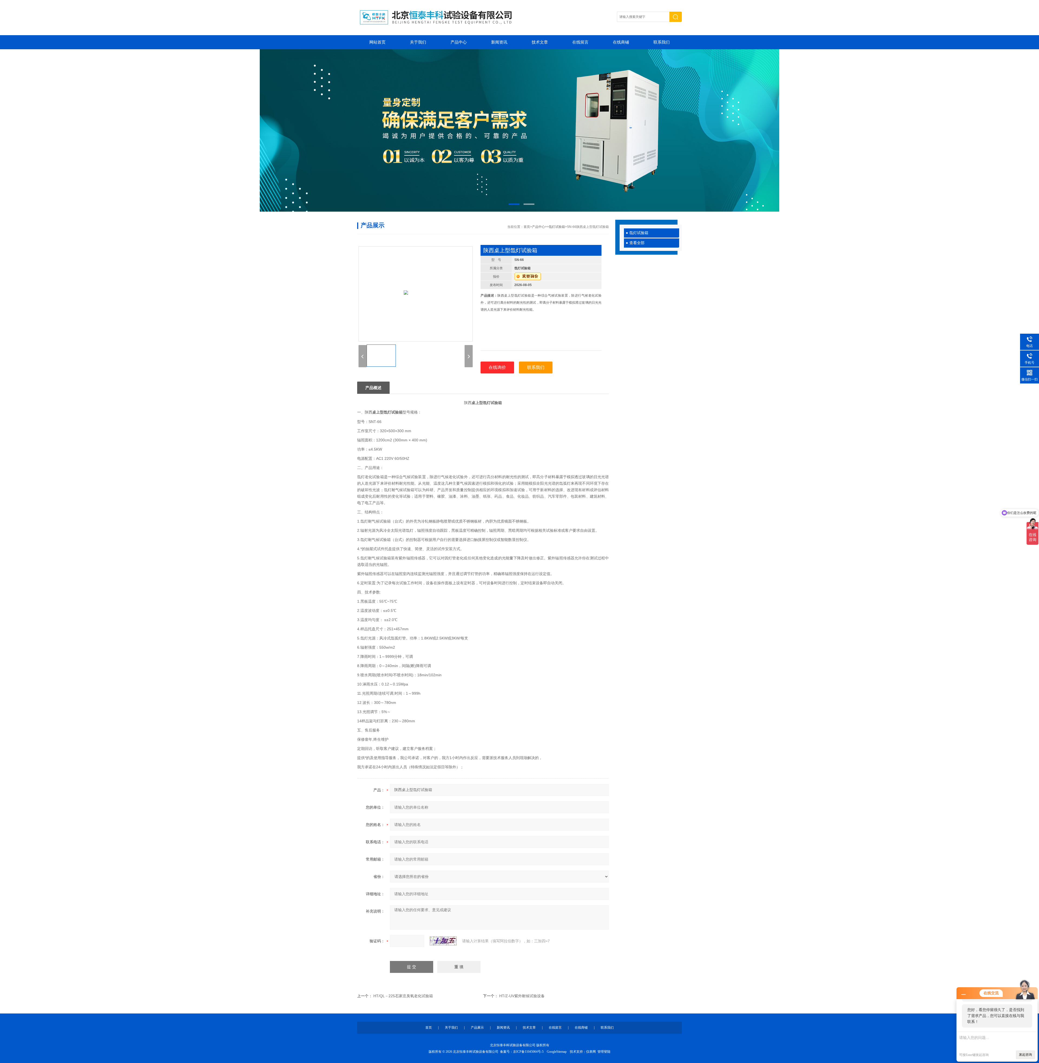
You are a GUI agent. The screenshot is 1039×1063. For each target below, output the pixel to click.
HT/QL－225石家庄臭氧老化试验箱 (403, 996)
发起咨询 (1025, 1055)
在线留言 (580, 42)
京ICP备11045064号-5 (528, 1052)
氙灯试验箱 (638, 233)
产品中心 (459, 42)
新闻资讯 (499, 42)
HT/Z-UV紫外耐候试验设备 (522, 996)
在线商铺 (621, 42)
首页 (527, 227)
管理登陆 (603, 1052)
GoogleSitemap (557, 1052)
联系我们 (661, 42)
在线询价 (497, 367)
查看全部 (637, 243)
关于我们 (418, 42)
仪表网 (591, 1052)
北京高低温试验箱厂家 (519, 130)
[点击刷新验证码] (443, 941)
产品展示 (477, 1027)
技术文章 (540, 42)
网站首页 (377, 42)
